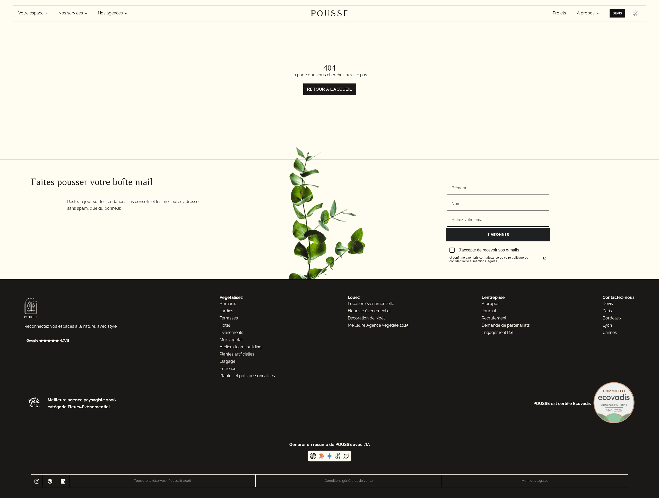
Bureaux (228, 303)
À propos (490, 303)
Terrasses (229, 318)
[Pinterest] (50, 481)
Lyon (607, 325)
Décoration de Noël (366, 318)
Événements (231, 332)
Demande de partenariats (506, 325)
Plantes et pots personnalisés (247, 375)
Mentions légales (535, 481)
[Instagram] (37, 481)
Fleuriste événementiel (369, 310)
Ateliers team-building (241, 346)
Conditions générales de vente (349, 481)
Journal (489, 310)
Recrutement (494, 318)
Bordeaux (612, 318)
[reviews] (85, 340)
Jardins (226, 310)
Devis (617, 13)
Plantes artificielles (237, 354)
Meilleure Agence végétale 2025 (378, 325)
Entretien (228, 368)
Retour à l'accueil (329, 89)
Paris (607, 310)
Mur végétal (231, 339)
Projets (559, 13)
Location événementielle (371, 303)
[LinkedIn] (63, 481)
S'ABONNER (498, 234)
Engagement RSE (498, 332)
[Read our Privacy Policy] (545, 258)
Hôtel (225, 325)
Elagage (227, 361)
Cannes (610, 332)
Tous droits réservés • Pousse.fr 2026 (162, 481)
